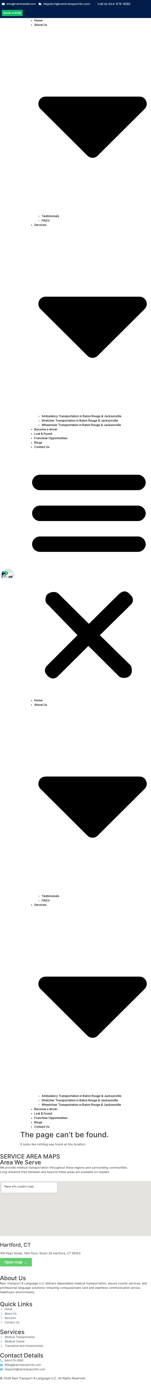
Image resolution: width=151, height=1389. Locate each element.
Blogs (38, 442)
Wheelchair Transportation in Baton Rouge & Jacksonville (81, 425)
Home (38, 20)
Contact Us (41, 447)
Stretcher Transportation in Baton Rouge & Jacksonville (80, 420)
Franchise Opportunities (50, 438)
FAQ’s (46, 220)
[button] (89, 573)
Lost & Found (43, 434)
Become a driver (45, 429)
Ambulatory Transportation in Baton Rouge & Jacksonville (81, 416)
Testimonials (50, 216)
